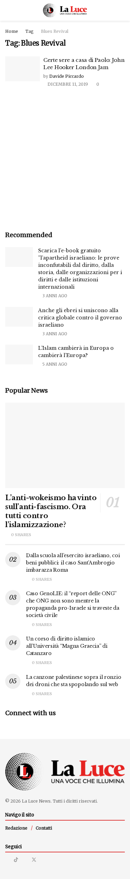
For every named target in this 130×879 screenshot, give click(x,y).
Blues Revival (54, 31)
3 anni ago (54, 295)
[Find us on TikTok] (16, 859)
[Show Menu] (8, 10)
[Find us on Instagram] (7, 860)
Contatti (44, 828)
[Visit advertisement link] (65, 159)
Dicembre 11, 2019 (67, 84)
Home (11, 31)
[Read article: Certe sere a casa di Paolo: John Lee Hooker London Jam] (22, 68)
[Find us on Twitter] (34, 860)
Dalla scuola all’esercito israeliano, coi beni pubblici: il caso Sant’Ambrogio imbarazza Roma (73, 562)
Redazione (16, 828)
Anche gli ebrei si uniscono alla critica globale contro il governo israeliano (80, 317)
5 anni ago (54, 364)
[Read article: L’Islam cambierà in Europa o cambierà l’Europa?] (19, 354)
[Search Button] (122, 10)
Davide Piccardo (66, 76)
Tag (29, 31)
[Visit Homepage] (65, 10)
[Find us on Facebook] (25, 860)
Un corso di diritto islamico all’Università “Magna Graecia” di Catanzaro (66, 646)
